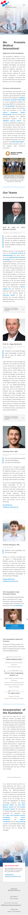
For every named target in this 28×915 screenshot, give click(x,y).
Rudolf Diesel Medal (17, 142)
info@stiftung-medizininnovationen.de (13, 875)
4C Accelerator (18, 605)
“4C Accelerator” (10, 106)
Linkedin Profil (14, 909)
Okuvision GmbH (9, 295)
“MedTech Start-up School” (12, 121)
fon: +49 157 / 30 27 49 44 (11, 903)
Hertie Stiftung (20, 821)
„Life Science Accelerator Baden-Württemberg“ (14, 112)
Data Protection (17, 911)
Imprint (9, 911)
